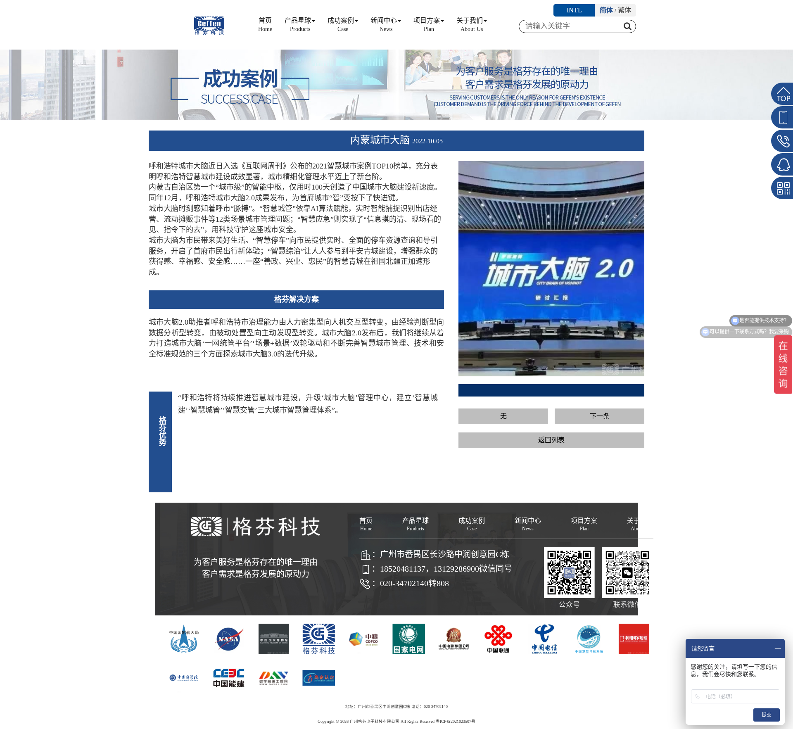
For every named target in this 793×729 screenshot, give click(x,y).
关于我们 (469, 24)
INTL (574, 10)
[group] (551, 269)
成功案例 (341, 24)
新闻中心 (383, 24)
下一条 (600, 416)
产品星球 (298, 24)
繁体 (624, 10)
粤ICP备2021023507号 (455, 721)
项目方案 (426, 24)
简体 (606, 10)
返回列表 (551, 440)
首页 (265, 24)
